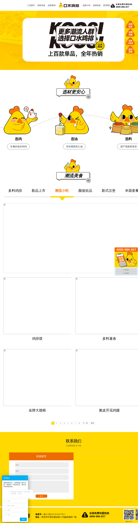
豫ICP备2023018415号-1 (54, 514)
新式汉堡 (108, 191)
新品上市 (38, 191)
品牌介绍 (86, 5)
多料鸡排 (15, 191)
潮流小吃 (62, 191)
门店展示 (31, 5)
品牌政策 (97, 5)
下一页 (85, 423)
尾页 (92, 423)
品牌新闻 (52, 5)
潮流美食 (41, 5)
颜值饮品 (85, 191)
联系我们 (107, 5)
